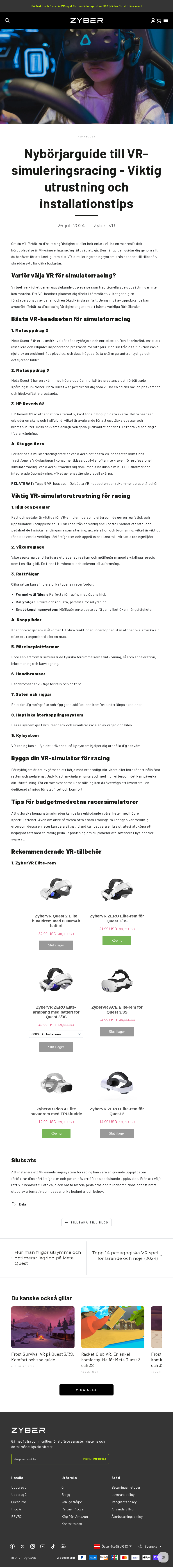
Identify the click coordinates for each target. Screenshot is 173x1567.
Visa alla (86, 1390)
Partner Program (73, 1509)
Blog (89, 136)
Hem (80, 136)
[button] (7, 20)
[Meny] (165, 20)
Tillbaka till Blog (89, 1222)
